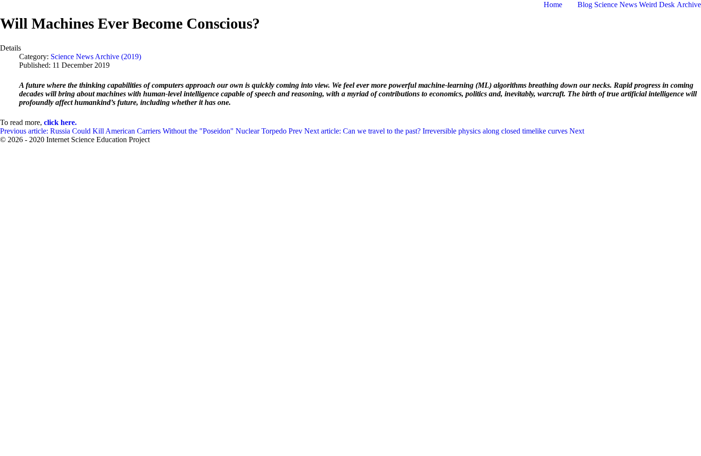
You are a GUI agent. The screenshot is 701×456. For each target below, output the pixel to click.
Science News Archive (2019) (96, 56)
